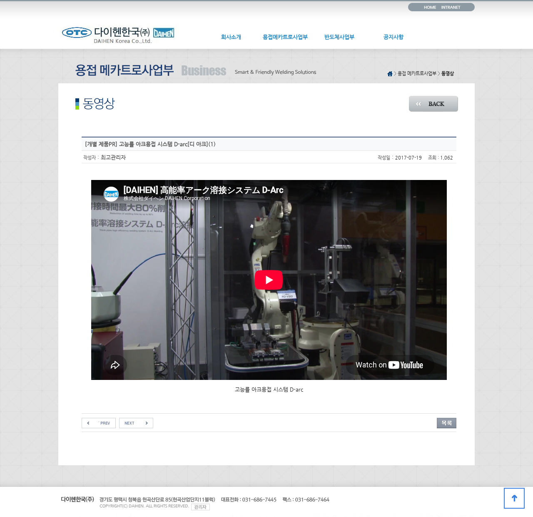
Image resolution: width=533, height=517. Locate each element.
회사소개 (231, 37)
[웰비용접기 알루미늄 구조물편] (136, 421)
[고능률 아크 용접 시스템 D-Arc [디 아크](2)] (99, 421)
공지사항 (393, 37)
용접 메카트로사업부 (417, 73)
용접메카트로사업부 (285, 37)
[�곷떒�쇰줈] (514, 498)
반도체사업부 (339, 37)
